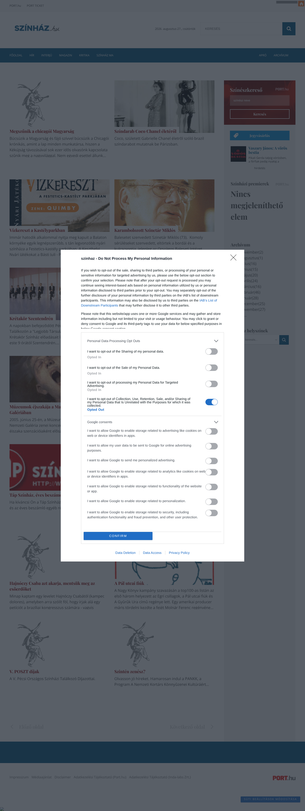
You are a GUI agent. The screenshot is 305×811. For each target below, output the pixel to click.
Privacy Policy (179, 553)
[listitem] (152, 340)
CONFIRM (118, 536)
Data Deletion (125, 553)
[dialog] (152, 405)
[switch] (211, 351)
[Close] (234, 259)
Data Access (152, 553)
